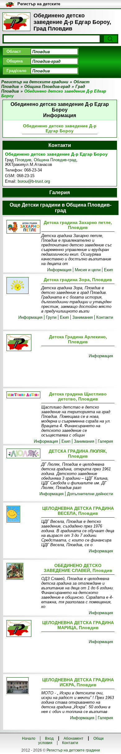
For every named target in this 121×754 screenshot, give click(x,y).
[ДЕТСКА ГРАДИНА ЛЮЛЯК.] (23, 454)
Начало (28, 738)
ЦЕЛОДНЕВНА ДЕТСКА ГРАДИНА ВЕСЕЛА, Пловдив (78, 511)
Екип (108, 269)
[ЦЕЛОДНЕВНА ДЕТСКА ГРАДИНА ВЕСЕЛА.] (23, 514)
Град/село (16, 70)
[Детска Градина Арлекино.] (23, 343)
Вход (49, 738)
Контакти (104, 317)
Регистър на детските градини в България (38, 4)
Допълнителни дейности (90, 493)
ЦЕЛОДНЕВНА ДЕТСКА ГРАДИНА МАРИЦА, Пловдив (78, 625)
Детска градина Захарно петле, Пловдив (78, 225)
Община (15, 61)
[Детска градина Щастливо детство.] (23, 395)
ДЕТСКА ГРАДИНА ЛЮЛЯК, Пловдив (78, 454)
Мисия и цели (88, 269)
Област (14, 51)
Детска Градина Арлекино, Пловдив (78, 339)
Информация (59, 269)
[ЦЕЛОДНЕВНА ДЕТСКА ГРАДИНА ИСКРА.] (23, 686)
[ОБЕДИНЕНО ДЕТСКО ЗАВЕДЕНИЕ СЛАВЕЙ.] (23, 572)
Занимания (82, 317)
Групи (51, 317)
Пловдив (23, 160)
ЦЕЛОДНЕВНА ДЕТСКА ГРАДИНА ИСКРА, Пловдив (78, 682)
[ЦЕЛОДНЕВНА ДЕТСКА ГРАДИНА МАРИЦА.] (23, 629)
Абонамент (73, 738)
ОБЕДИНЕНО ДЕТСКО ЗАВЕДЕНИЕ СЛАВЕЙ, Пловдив (78, 568)
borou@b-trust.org (34, 181)
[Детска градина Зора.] (23, 286)
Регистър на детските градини (73, 750)
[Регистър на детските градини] (16, 21)
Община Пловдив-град (55, 160)
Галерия (105, 441)
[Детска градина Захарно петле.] (23, 227)
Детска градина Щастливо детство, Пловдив (78, 396)
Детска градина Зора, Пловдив (78, 279)
